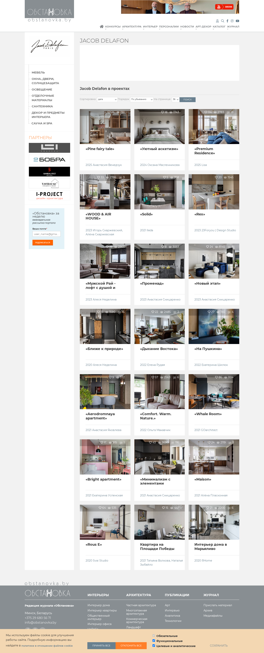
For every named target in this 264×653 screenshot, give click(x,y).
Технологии (173, 621)
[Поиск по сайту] (223, 21)
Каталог (219, 26)
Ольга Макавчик (158, 430)
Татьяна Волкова (158, 560)
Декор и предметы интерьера (48, 115)
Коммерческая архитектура (136, 620)
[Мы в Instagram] (232, 21)
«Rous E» (94, 544)
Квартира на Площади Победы (157, 546)
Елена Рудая (156, 365)
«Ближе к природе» (104, 349)
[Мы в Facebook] (228, 21)
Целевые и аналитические (176, 646)
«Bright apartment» (103, 479)
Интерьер (150, 26)
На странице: (162, 99)
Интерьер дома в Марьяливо (210, 546)
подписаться (42, 242)
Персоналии (169, 26)
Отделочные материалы (43, 98)
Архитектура (131, 26)
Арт (167, 605)
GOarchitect (209, 430)
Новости (187, 26)
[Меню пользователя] (217, 21)
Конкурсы (113, 26)
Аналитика (172, 615)
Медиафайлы (213, 615)
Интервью (172, 610)
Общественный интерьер (99, 617)
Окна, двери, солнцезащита (45, 81)
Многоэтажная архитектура (136, 612)
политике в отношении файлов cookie (47, 645)
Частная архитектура (141, 605)
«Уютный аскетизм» (159, 149)
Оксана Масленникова (163, 165)
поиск (187, 99)
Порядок (123, 99)
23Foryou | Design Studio (219, 230)
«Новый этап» (207, 283)
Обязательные (167, 636)
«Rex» (199, 214)
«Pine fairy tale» (100, 149)
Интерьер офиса (100, 624)
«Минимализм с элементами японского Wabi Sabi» (155, 485)
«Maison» (202, 479)
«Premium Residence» (204, 151)
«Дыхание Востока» (159, 349)
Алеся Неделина (105, 299)
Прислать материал (218, 605)
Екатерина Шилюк (215, 365)
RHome (207, 560)
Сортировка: (88, 99)
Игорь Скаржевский (107, 230)
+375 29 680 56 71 (38, 618)
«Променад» (152, 283)
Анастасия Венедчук (107, 165)
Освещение (42, 89)
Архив (208, 610)
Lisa (204, 165)
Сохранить (219, 645)
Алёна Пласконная (214, 495)
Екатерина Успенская (107, 495)
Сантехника (42, 106)
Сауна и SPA (42, 123)
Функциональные (169, 641)
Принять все (101, 645)
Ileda (150, 230)
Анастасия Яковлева (106, 430)
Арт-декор (203, 26)
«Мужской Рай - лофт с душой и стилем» (101, 287)
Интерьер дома (99, 605)
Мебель (38, 72)
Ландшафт (133, 627)
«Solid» (146, 214)
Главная (102, 28)
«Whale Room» (208, 414)
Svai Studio (100, 560)
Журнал (233, 26)
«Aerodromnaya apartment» (100, 416)
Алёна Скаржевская (100, 234)
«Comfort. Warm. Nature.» (155, 416)
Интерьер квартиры (102, 610)
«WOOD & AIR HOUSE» (98, 216)
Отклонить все (131, 645)
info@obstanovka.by (40, 622)
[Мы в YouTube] (237, 21)
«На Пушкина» (208, 349)
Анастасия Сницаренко (164, 299)
